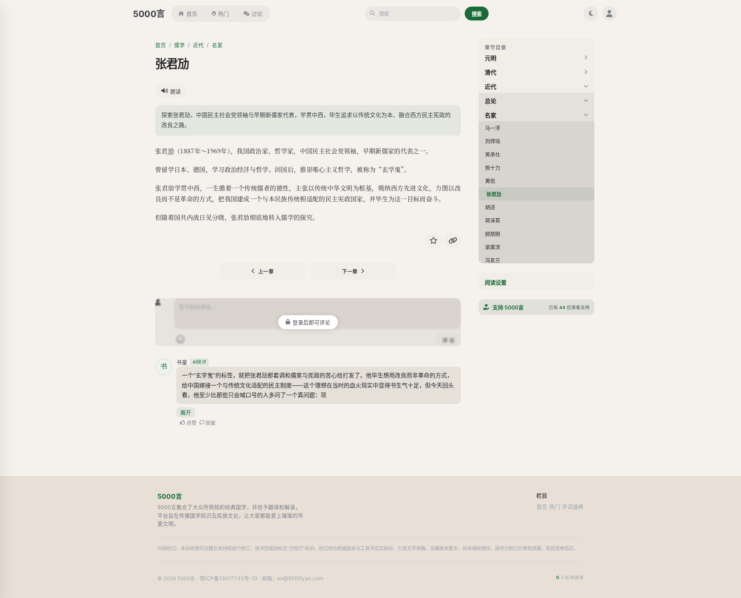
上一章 (266, 271)
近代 (198, 45)
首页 (191, 13)
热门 (223, 13)
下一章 (350, 271)
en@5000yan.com (300, 578)
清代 (490, 72)
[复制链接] (453, 240)
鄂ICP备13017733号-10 (228, 578)
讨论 (257, 13)
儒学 (179, 45)
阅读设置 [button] (495, 282)
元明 (490, 58)
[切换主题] (591, 13)
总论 (490, 101)
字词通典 (573, 507)
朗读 (175, 91)
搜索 (477, 14)
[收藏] (433, 240)
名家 (217, 45)
